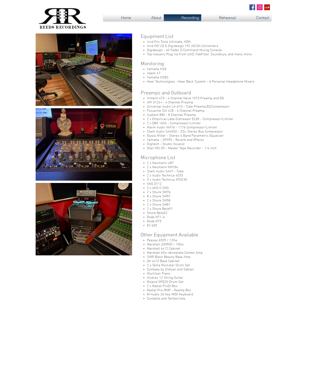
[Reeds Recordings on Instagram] (260, 7)
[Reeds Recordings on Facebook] (252, 7)
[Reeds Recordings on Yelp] (267, 7)
